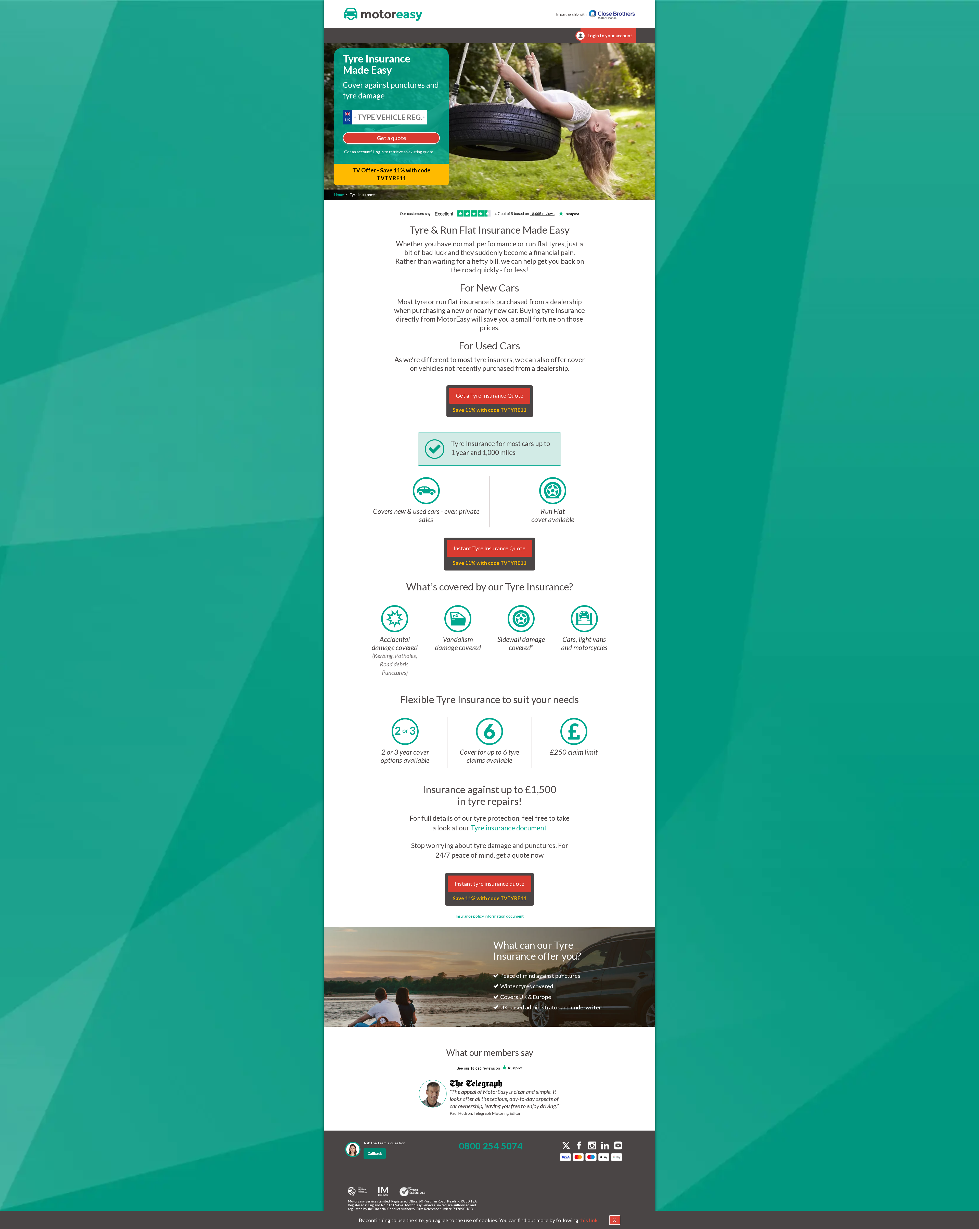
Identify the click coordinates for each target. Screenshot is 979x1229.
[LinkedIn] (605, 1146)
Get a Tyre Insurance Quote (489, 395)
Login (378, 151)
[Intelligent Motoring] (383, 1191)
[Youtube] (618, 1146)
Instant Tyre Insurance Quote (489, 548)
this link (588, 1220)
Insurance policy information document (490, 916)
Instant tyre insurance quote (489, 883)
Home (339, 194)
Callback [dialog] (374, 1153)
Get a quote (391, 137)
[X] (566, 1145)
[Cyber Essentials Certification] (412, 1191)
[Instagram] (592, 1146)
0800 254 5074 (491, 1145)
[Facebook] (579, 1146)
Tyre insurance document (509, 827)
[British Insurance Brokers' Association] (357, 1191)
